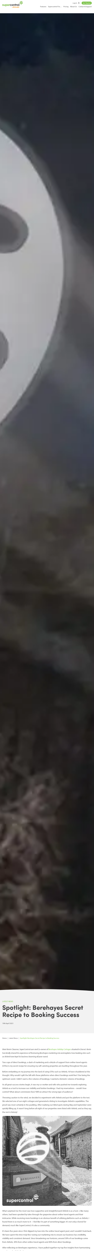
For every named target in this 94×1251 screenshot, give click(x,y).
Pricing (65, 6)
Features (43, 6)
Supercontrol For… (55, 6)
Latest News (13, 1038)
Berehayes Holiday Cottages (59, 1049)
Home (4, 1038)
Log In (75, 3)
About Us (73, 6)
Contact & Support (85, 6)
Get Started (87, 3)
